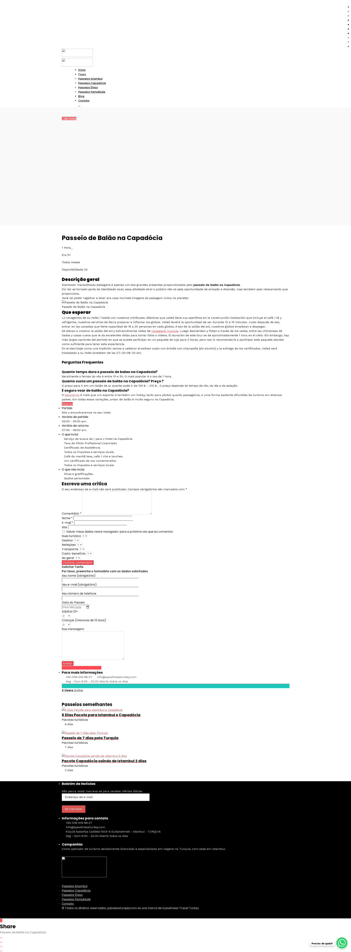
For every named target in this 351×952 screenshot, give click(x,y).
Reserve (67, 403)
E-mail (67, 523)
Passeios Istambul (74, 886)
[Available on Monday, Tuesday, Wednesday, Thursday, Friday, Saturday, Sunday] (72, 247)
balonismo (72, 395)
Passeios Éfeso (72, 895)
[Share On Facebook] (1, 936)
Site (64, 527)
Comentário (71, 513)
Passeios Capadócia (76, 890)
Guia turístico (71, 536)
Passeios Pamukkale (91, 92)
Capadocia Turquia (164, 331)
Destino (67, 540)
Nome (67, 518)
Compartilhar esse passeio (82, 667)
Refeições (69, 545)
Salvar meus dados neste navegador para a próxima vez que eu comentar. (119, 532)
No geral (68, 558)
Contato (84, 100)
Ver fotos (70, 118)
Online (72, 690)
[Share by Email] (1, 949)
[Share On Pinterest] (1, 945)
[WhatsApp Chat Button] (341, 942)
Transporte (70, 549)
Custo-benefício (74, 553)
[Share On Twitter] (1, 941)
